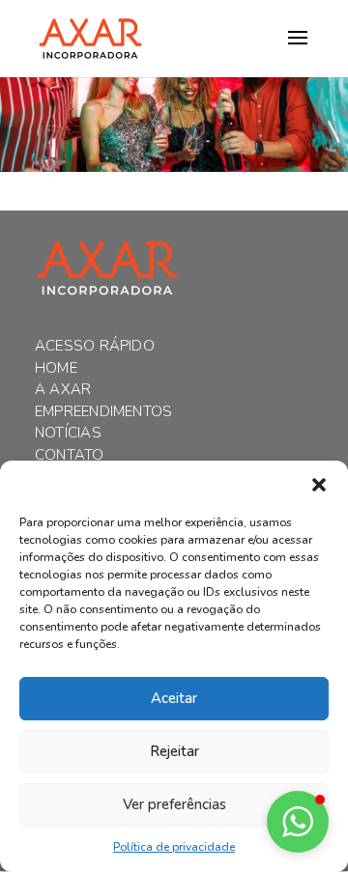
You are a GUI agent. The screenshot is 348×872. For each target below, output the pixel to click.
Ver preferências (174, 804)
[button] (319, 484)
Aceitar (174, 698)
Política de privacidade (174, 847)
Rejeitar (174, 751)
